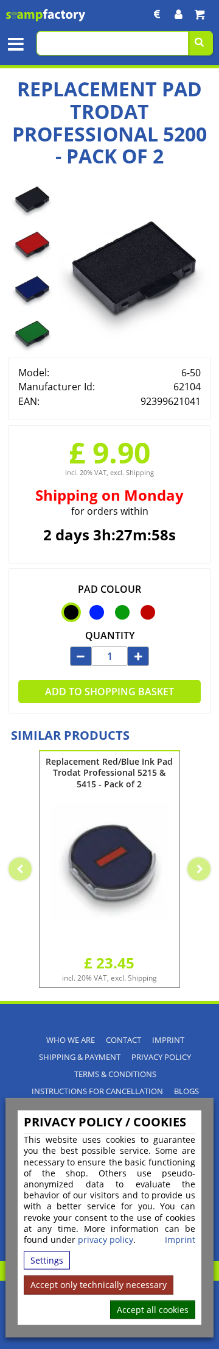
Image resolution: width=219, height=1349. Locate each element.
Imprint (180, 1239)
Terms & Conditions (115, 1074)
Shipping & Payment (79, 1057)
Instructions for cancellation (97, 1091)
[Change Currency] (157, 14)
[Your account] (178, 14)
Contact (123, 1040)
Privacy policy (161, 1057)
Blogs (186, 1091)
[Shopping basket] (199, 14)
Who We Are (70, 1040)
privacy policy (105, 1239)
